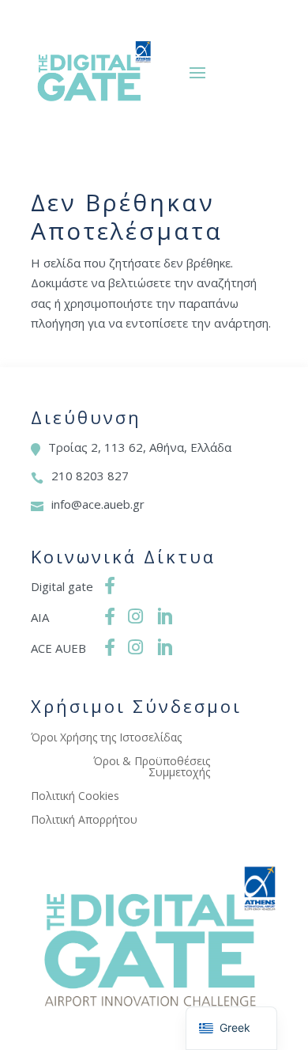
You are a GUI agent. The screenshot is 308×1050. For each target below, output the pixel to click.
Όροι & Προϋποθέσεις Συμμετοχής (151, 767)
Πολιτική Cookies (75, 796)
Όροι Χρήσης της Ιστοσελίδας (106, 738)
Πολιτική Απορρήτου (84, 820)
